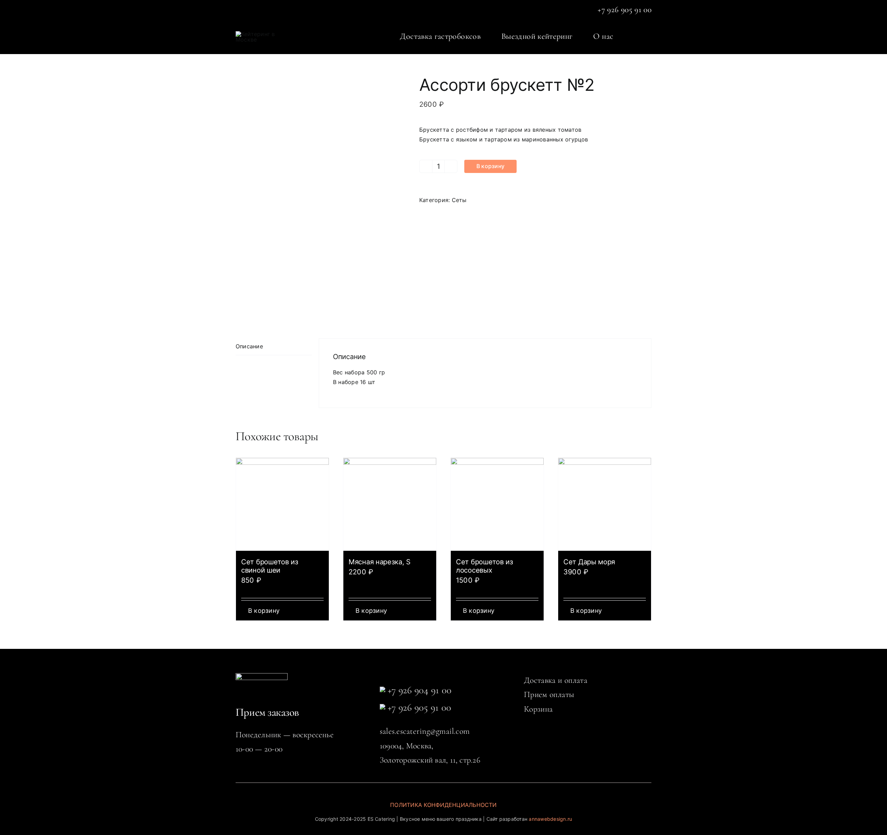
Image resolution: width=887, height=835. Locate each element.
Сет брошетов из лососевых (484, 566)
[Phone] (382, 691)
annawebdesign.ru (550, 819)
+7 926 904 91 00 (418, 690)
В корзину (490, 166)
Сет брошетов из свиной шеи (269, 566)
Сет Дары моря (589, 562)
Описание (249, 346)
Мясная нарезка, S (380, 562)
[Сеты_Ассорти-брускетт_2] (322, 196)
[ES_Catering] (257, 34)
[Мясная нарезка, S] (389, 504)
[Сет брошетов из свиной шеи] (282, 504)
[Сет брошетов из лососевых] (497, 504)
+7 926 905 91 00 (418, 707)
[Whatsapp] (382, 708)
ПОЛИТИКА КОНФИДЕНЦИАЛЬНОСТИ (443, 804)
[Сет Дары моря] (604, 504)
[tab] (274, 346)
